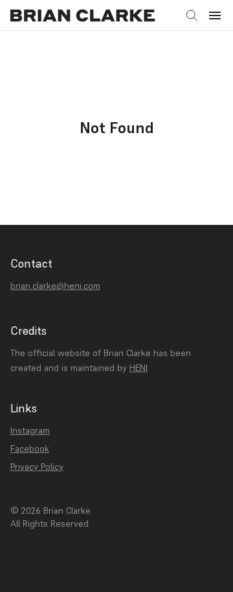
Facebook (29, 448)
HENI (138, 368)
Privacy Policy (36, 466)
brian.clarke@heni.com (55, 285)
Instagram (30, 430)
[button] (215, 15)
